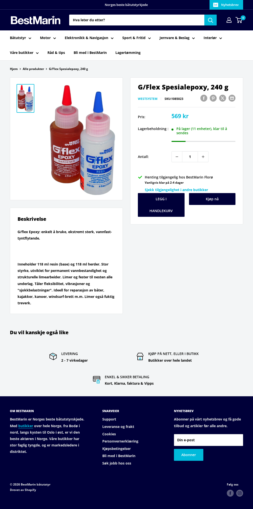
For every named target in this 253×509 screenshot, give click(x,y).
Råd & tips (56, 52)
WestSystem (147, 99)
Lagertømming (128, 52)
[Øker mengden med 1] (203, 157)
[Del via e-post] (232, 98)
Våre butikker (21, 52)
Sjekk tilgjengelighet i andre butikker (176, 189)
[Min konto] (229, 20)
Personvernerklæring (120, 441)
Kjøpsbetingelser (116, 448)
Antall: (143, 156)
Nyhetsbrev (230, 4)
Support (109, 419)
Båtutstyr (18, 37)
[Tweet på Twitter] (222, 98)
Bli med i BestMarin (90, 52)
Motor (45, 37)
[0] (239, 20)
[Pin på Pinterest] (213, 98)
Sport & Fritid (134, 37)
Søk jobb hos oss (116, 463)
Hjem (14, 69)
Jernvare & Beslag (175, 37)
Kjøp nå (212, 199)
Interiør (210, 37)
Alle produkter (33, 69)
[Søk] (210, 20)
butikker (25, 425)
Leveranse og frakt (118, 426)
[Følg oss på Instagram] (239, 493)
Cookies (109, 434)
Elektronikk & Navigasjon (86, 37)
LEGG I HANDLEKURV (161, 205)
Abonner (188, 454)
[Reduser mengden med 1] (177, 157)
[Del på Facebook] (203, 98)
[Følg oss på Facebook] (230, 493)
